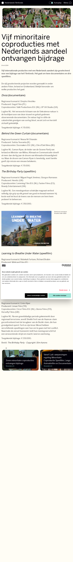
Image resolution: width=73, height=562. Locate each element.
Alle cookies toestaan (59, 295)
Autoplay (58, 3)
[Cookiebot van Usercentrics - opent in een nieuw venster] (63, 265)
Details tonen (63, 290)
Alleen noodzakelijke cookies (36, 295)
